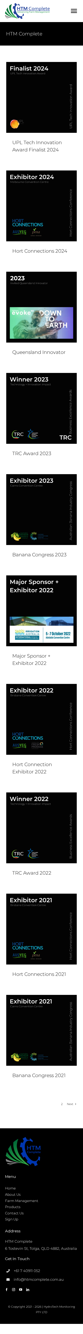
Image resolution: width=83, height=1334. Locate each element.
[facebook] (6, 1289)
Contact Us (14, 1213)
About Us (13, 1194)
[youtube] (20, 1289)
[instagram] (13, 1289)
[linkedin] (27, 1289)
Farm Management (21, 1201)
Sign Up (11, 1219)
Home (10, 1188)
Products (12, 1207)
